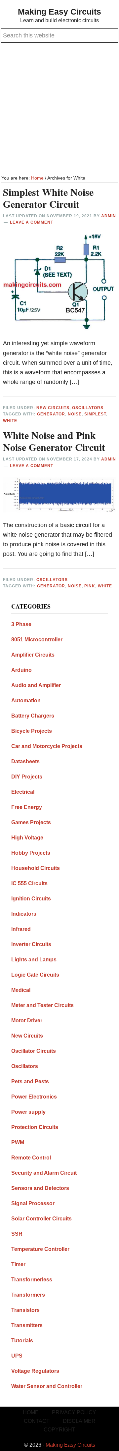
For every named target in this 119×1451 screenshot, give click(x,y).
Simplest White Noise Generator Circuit (48, 198)
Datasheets (25, 761)
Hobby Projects (30, 853)
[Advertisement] (59, 109)
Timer (18, 1264)
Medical (20, 990)
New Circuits (52, 407)
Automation (26, 700)
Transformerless (31, 1279)
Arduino (21, 670)
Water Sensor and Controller (46, 1386)
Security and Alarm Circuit (44, 1173)
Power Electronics (34, 1097)
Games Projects (31, 822)
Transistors (25, 1310)
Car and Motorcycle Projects (46, 746)
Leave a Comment (31, 222)
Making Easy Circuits (59, 11)
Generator (51, 414)
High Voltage (27, 837)
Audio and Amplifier (36, 685)
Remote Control (31, 1157)
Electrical (22, 792)
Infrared (21, 929)
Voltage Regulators (35, 1371)
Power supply (28, 1112)
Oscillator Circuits (33, 1051)
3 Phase (21, 624)
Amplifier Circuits (33, 655)
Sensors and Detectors (40, 1188)
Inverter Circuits (31, 944)
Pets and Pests (30, 1081)
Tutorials (22, 1340)
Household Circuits (35, 868)
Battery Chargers (32, 716)
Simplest (95, 414)
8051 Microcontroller (36, 639)
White (10, 420)
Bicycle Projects (31, 731)
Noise (75, 414)
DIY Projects (26, 776)
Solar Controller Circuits (41, 1218)
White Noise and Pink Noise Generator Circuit (54, 441)
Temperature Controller (40, 1249)
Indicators (23, 914)
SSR (16, 1234)
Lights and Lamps (34, 959)
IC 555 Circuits (29, 883)
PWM (17, 1142)
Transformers (28, 1295)
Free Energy (26, 807)
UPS (16, 1356)
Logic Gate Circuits (35, 975)
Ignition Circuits (31, 898)
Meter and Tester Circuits (42, 1005)
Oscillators (87, 407)
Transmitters (27, 1325)
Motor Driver (26, 1020)
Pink (89, 586)
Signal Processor (33, 1203)
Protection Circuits (34, 1127)
